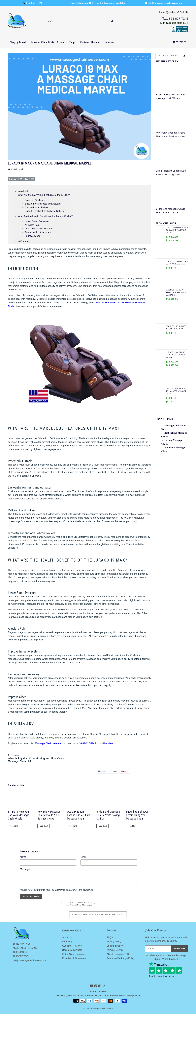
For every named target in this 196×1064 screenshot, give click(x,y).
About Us (67, 937)
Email (83, 857)
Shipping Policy (115, 946)
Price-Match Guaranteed (74, 958)
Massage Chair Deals (42, 42)
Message (25, 869)
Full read (14, 826)
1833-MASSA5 (20, 952)
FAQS (110, 937)
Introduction (24, 191)
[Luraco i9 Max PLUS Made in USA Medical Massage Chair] (79, 364)
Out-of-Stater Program (73, 954)
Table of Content (20, 179)
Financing (108, 42)
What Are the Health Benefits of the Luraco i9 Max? (45, 216)
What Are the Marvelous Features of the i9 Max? (44, 195)
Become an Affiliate (72, 950)
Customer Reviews (90, 42)
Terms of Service (82, 905)
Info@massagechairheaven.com (29, 960)
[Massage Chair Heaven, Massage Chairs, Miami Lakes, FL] (179, 31)
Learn (60, 42)
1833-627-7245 (21, 956)
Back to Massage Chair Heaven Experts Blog (98, 914)
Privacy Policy (69, 905)
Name (23, 857)
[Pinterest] (95, 986)
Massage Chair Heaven (102, 1008)
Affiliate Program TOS (118, 954)
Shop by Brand (18, 42)
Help (71, 42)
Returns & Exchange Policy (121, 958)
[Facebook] (91, 986)
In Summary (24, 241)
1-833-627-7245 (87, 743)
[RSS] (104, 986)
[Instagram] (99, 986)
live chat (108, 743)
